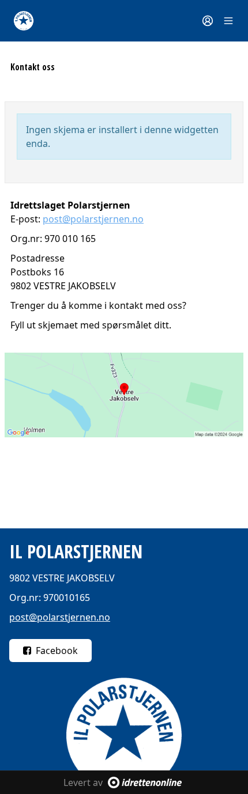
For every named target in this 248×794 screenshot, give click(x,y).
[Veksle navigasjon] (228, 20)
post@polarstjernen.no (93, 219)
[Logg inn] (207, 20)
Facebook (57, 650)
